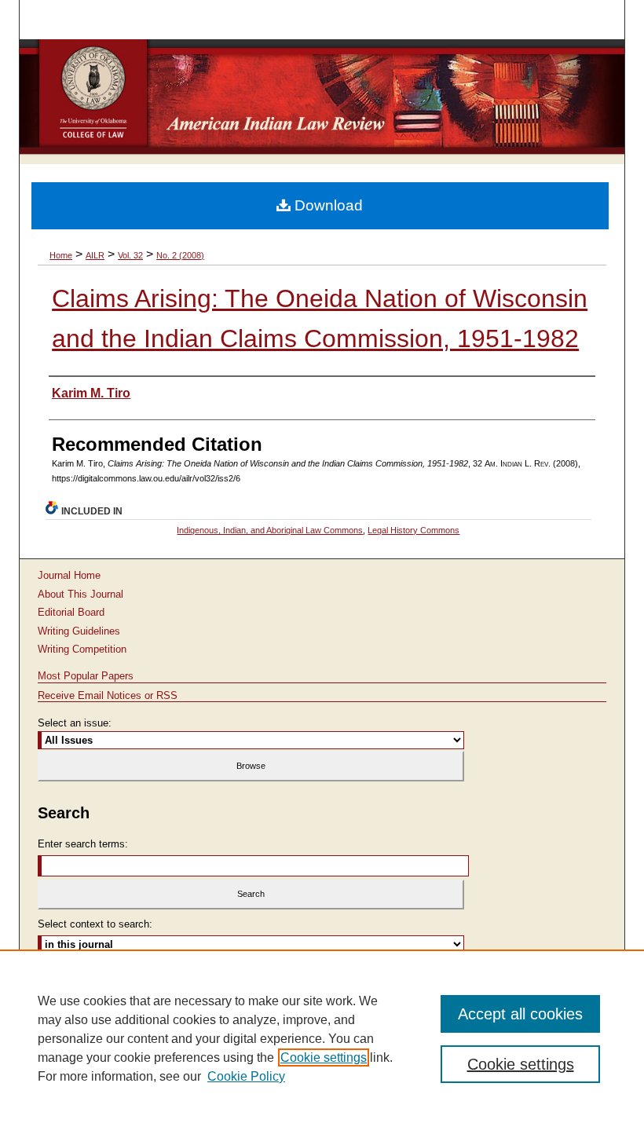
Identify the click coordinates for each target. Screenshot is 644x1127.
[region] (322, 1038)
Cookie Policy (246, 1076)
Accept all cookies (520, 1014)
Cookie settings (323, 1057)
